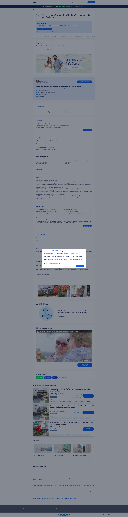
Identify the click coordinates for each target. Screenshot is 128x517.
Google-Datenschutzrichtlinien (53, 263)
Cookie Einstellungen (70, 265)
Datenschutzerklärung (67, 262)
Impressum (75, 262)
